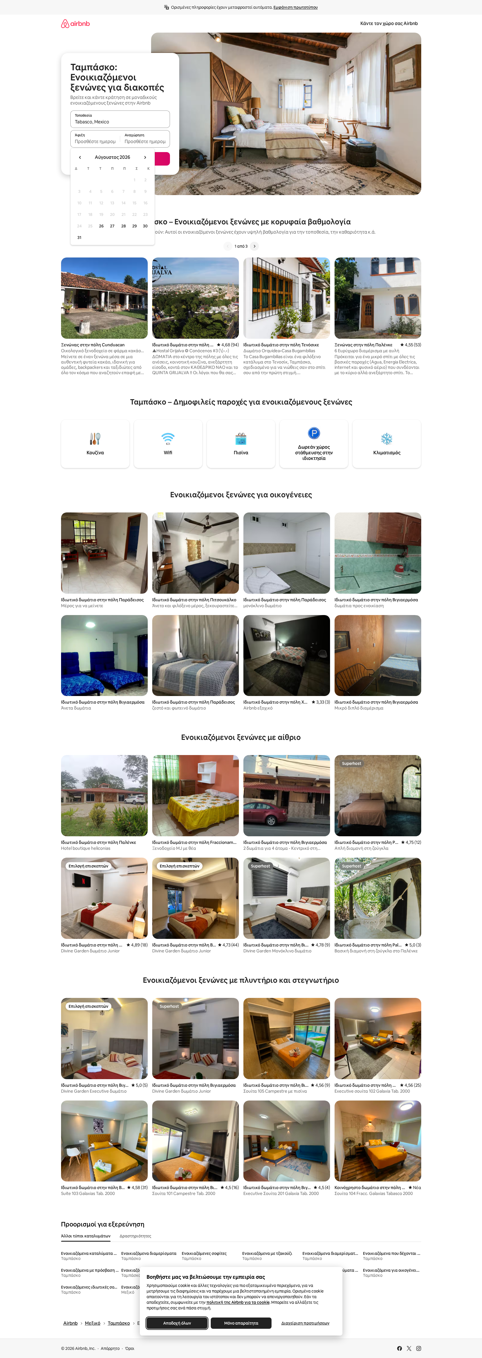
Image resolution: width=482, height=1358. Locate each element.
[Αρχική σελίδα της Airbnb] (75, 23)
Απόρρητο (110, 1348)
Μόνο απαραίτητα (241, 1323)
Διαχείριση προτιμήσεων (305, 1323)
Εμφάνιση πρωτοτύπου (295, 7)
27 (112, 226)
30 (145, 226)
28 (123, 226)
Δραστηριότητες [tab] (135, 1236)
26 (101, 226)
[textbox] (95, 141)
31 (79, 237)
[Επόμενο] (254, 246)
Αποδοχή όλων (177, 1323)
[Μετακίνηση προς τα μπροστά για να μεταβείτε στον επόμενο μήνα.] (145, 157)
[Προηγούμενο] (227, 246)
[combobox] (120, 121)
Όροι (129, 1348)
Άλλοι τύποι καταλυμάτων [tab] (86, 1236)
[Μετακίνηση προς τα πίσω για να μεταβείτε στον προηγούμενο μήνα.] (80, 157)
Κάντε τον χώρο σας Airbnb (389, 23)
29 (134, 226)
